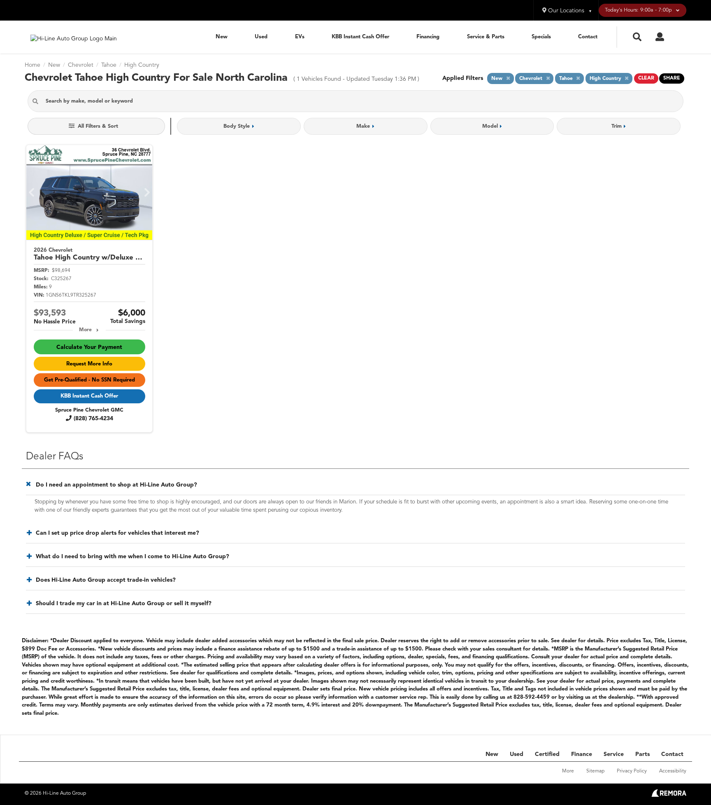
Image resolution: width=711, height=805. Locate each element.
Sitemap (595, 771)
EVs (299, 37)
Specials (541, 37)
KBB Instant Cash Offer (360, 37)
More (85, 330)
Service (614, 754)
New (222, 37)
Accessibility (672, 771)
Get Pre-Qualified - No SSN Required (89, 380)
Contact (587, 37)
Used (261, 37)
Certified (547, 754)
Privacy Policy (632, 771)
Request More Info (89, 364)
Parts (642, 754)
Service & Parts (485, 37)
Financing (427, 37)
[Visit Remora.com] (668, 795)
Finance (581, 754)
